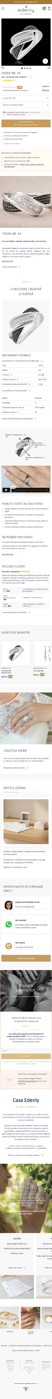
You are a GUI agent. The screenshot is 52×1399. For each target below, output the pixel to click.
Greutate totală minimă (13, 407)
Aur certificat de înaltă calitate (14, 391)
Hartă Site (46, 1346)
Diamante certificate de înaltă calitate (17, 419)
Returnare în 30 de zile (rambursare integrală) (20, 132)
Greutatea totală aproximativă (15, 384)
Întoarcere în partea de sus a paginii (26, 1384)
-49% (20, 87)
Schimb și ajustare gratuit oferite (15, 136)
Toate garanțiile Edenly (12, 143)
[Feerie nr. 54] (26, 42)
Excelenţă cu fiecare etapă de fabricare (20, 361)
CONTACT (4, 1346)
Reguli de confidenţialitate (23, 1351)
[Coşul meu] (49, 8)
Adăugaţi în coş (27, 123)
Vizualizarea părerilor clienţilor (14, 612)
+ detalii (33, 1064)
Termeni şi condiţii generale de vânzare (25, 1346)
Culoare (5, 375)
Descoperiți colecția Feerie (14, 768)
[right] (45, 61)
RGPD (38, 1351)
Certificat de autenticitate (13, 139)
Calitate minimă (9, 380)
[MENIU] (3, 8)
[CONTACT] (44, 8)
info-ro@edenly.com (29, 1367)
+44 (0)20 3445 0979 (24, 947)
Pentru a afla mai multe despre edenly (24, 1155)
